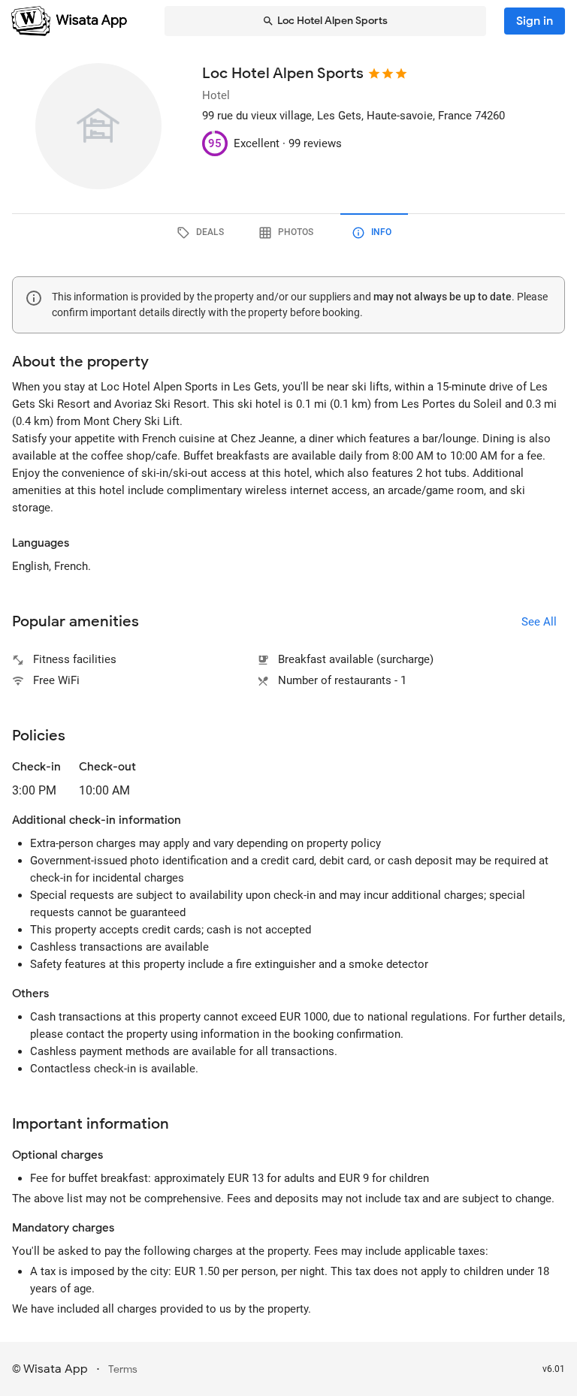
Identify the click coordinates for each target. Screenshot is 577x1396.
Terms (122, 1369)
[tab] (203, 232)
